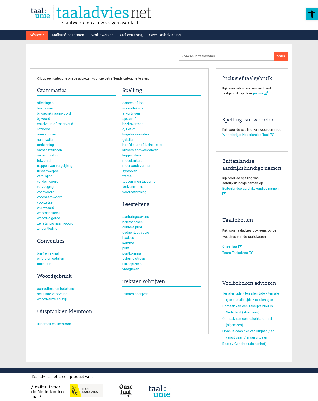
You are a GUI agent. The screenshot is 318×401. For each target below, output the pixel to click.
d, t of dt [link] (128, 129)
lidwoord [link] (43, 129)
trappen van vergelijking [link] (54, 166)
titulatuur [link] (44, 264)
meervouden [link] (46, 134)
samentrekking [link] (48, 155)
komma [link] (128, 243)
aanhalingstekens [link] (135, 217)
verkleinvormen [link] (133, 187)
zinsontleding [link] (47, 228)
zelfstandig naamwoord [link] (55, 223)
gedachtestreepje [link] (135, 232)
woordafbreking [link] (134, 192)
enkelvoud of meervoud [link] (55, 124)
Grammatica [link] (52, 91)
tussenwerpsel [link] (48, 171)
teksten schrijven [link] (135, 294)
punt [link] (125, 248)
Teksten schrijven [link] (143, 282)
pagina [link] (258, 93)
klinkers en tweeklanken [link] (140, 150)
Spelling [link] (132, 91)
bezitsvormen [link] (132, 124)
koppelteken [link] (131, 155)
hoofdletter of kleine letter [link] (142, 145)
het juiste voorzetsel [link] (52, 294)
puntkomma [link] (131, 253)
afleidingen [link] (45, 103)
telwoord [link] (44, 160)
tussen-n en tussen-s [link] (139, 181)
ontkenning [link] (45, 145)
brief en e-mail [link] (48, 253)
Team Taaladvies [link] (235, 253)
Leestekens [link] (135, 204)
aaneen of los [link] (133, 103)
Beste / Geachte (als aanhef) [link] (244, 344)
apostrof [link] (129, 119)
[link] (312, 14)
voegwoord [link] (45, 192)
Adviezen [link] (37, 35)
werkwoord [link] (45, 208)
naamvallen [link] (45, 140)
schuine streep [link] (133, 258)
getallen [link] (128, 140)
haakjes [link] (128, 238)
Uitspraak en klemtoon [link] (64, 312)
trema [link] (127, 176)
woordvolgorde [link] (48, 218)
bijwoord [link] (43, 119)
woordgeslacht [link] (48, 213)
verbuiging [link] (44, 176)
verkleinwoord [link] (47, 181)
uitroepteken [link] (132, 264)
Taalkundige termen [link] (67, 35)
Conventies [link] (50, 241)
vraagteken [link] (130, 269)
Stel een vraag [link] (131, 35)
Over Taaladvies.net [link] (165, 35)
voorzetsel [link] (45, 202)
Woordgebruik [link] (54, 276)
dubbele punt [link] (132, 227)
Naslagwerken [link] (102, 35)
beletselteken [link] (132, 222)
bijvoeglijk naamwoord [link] (54, 113)
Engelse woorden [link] (135, 134)
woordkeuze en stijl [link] (52, 299)
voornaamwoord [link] (49, 197)
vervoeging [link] (45, 187)
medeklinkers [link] (132, 160)
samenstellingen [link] (49, 150)
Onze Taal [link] (230, 246)
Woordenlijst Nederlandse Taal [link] (246, 135)
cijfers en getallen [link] (50, 258)
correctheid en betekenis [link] (56, 288)
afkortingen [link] (131, 113)
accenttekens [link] (132, 108)
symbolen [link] (129, 171)
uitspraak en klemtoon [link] (54, 324)
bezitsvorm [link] (45, 108)
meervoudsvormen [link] (136, 166)
